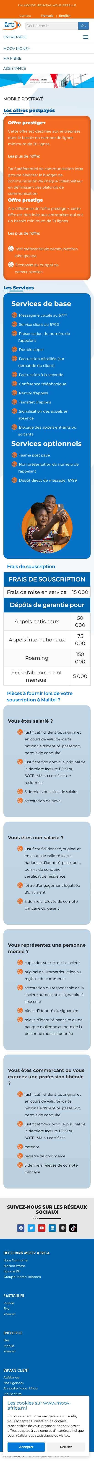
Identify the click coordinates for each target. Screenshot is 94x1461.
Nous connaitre (15, 1260)
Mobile (8, 1303)
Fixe (6, 1308)
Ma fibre (12, 58)
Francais (47, 15)
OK (83, 26)
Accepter (26, 1447)
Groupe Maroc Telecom (22, 1276)
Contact (25, 15)
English (64, 15)
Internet (9, 1314)
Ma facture (12, 1394)
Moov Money (16, 48)
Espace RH (12, 1271)
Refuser (66, 1447)
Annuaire (11, 1388)
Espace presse (14, 1265)
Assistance (14, 68)
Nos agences (13, 1383)
